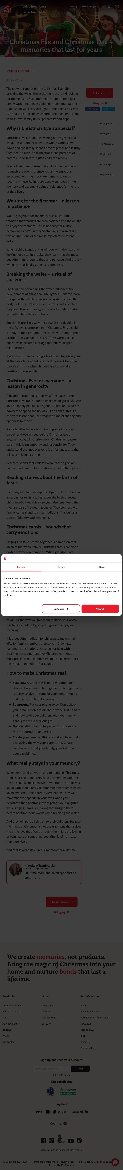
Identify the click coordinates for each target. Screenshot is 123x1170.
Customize (59, 608)
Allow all (100, 608)
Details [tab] (61, 567)
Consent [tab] (21, 567)
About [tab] (101, 567)
